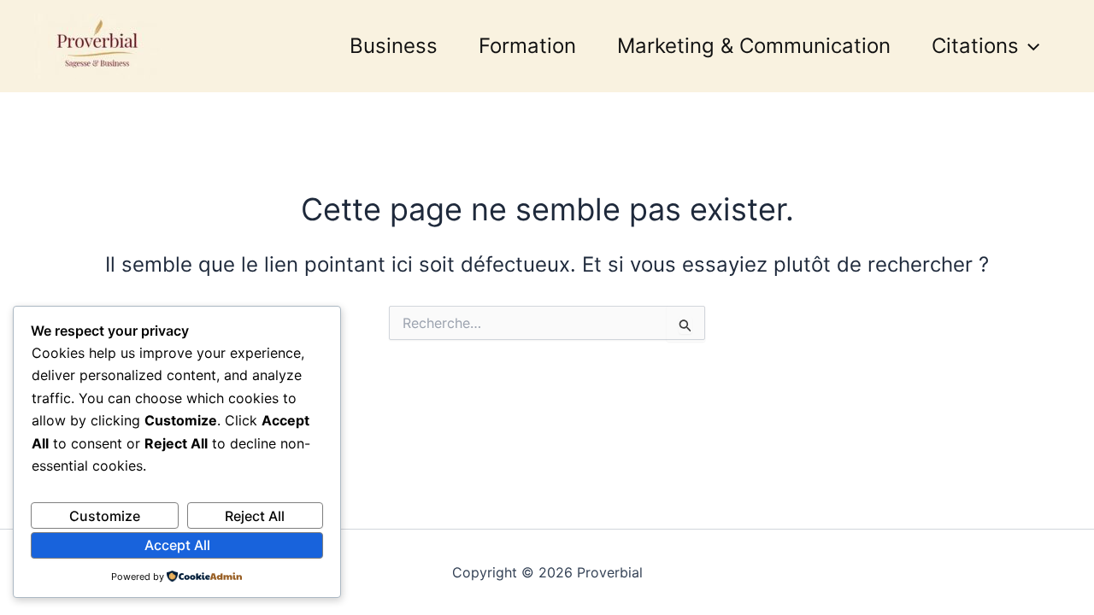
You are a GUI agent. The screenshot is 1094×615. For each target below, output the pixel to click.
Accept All (177, 545)
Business (394, 45)
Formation (527, 45)
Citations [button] (975, 45)
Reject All (255, 515)
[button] (1029, 46)
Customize (104, 515)
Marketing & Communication (754, 45)
